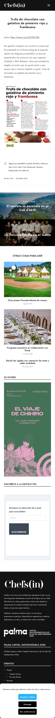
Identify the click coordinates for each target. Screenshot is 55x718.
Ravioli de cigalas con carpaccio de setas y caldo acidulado (27, 362)
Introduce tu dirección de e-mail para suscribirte (25, 510)
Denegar (28, 704)
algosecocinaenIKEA (17, 163)
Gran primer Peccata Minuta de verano (27, 300)
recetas (40, 167)
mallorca (44, 163)
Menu (48, 5)
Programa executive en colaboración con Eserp (27, 349)
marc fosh (13, 167)
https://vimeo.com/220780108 (25, 37)
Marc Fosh (9, 178)
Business (10, 680)
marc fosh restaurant (26, 167)
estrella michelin (33, 163)
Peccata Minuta (15, 677)
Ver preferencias (27, 711)
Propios (9, 670)
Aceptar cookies (27, 697)
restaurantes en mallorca (19, 170)
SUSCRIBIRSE (18, 532)
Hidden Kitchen (15, 674)
